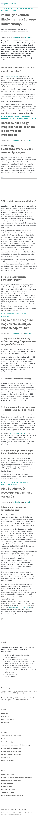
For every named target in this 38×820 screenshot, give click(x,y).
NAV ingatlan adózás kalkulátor (20, 607)
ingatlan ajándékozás (17, 433)
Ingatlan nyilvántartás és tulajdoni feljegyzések (16, 777)
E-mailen (28, 37)
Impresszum (22, 809)
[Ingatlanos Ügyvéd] (8, 4)
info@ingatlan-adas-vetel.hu (19, 700)
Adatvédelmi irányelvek (8, 809)
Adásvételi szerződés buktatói (11, 780)
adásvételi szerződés (10, 76)
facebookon (16, 37)
